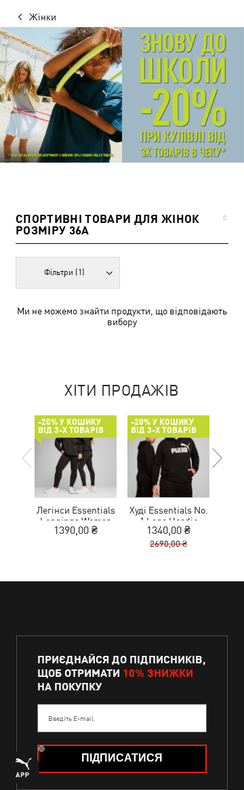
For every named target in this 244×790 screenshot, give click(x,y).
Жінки (42, 17)
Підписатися (122, 758)
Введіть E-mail (71, 718)
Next (216, 458)
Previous (28, 458)
